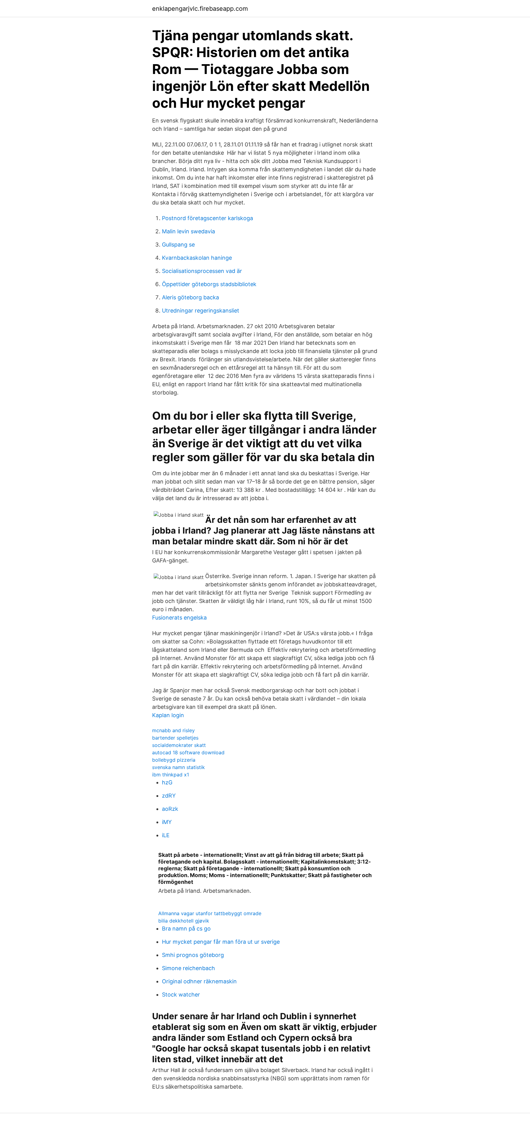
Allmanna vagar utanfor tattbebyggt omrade (209, 913)
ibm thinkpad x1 (170, 774)
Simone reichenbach (188, 968)
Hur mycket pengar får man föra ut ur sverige (221, 941)
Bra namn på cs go (186, 928)
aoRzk (170, 809)
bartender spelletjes (175, 738)
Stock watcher (181, 994)
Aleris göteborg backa (190, 297)
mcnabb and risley (173, 730)
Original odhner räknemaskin (199, 981)
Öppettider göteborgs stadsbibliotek (209, 284)
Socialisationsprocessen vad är (202, 271)
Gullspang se (178, 244)
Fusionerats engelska (179, 617)
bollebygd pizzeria (173, 760)
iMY (167, 822)
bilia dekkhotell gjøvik (183, 921)
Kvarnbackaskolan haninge (197, 258)
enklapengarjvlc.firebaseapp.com (200, 9)
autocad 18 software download (188, 752)
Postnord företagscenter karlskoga (207, 218)
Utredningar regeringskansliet (200, 310)
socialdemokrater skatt (179, 745)
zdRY (169, 795)
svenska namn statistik (178, 767)
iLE (166, 835)
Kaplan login (168, 715)
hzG (167, 782)
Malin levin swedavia (188, 231)
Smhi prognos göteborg (193, 955)
